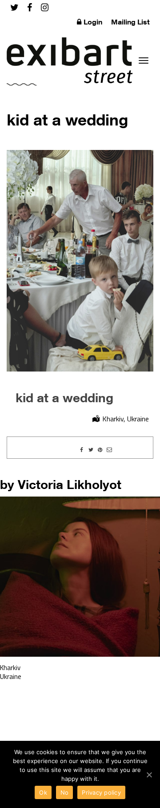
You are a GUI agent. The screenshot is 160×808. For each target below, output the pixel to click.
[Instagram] (44, 7)
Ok (43, 792)
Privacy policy (101, 792)
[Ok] (148, 774)
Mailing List (130, 21)
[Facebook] (29, 7)
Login (93, 21)
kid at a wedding (64, 397)
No (64, 792)
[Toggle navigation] (143, 60)
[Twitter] (14, 7)
